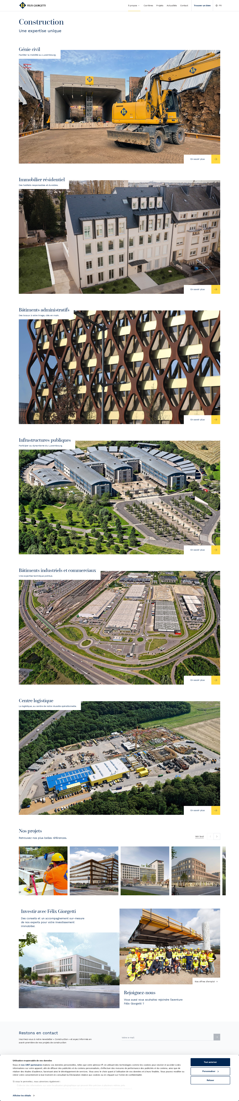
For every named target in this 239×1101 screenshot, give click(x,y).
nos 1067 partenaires (31, 1065)
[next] (217, 836)
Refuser (210, 1080)
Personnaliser (208, 1071)
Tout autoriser (210, 1062)
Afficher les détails (22, 1095)
